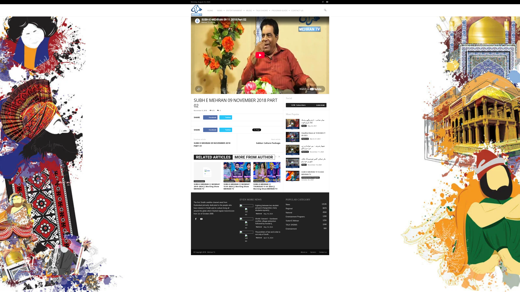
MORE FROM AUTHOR (254, 157)
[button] (325, 10)
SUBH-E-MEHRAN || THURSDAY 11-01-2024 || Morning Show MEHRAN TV (265, 186)
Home (210, 10)
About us (304, 252)
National (305, 139)
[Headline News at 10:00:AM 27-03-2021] (292, 137)
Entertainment (234, 10)
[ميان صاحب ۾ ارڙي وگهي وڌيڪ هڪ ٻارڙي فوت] (292, 124)
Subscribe (320, 105)
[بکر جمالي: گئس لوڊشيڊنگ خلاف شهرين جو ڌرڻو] (292, 163)
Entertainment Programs (310, 177)
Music (249, 10)
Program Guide (279, 10)
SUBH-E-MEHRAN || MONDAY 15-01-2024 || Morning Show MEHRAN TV (237, 186)
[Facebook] (323, 2)
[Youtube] (327, 2)
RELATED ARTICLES (213, 157)
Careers (313, 252)
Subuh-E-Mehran (292, 221)
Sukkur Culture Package (268, 143)
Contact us (297, 10)
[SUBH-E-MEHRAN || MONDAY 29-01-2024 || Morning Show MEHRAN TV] (207, 172)
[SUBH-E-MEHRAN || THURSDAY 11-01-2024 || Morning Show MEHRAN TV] (266, 172)
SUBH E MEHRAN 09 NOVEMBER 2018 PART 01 (212, 144)
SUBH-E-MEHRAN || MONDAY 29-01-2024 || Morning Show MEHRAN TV (207, 186)
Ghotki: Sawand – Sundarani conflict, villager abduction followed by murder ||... (266, 221)
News (219, 10)
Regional (289, 209)
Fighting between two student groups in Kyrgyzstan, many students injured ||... (267, 207)
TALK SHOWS (262, 10)
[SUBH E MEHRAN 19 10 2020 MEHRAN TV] (292, 176)
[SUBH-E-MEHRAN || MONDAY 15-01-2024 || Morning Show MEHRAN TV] (237, 172)
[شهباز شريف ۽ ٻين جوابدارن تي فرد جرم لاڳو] (292, 150)
